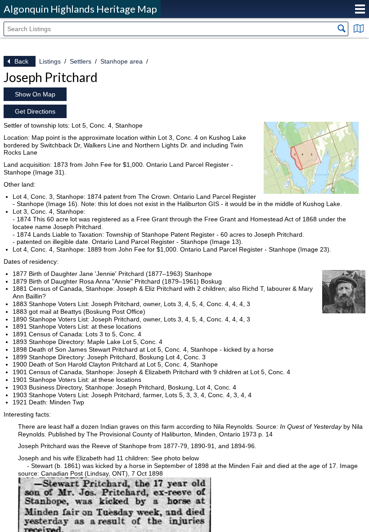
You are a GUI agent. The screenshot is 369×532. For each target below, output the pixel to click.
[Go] (341, 28)
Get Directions (35, 111)
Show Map (358, 28)
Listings (50, 61)
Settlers (80, 61)
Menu (360, 9)
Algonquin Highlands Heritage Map (80, 9)
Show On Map (35, 94)
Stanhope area (121, 61)
